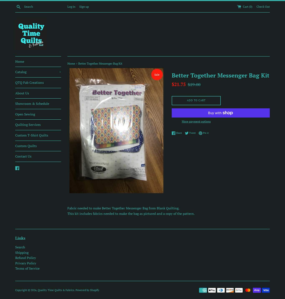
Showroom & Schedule (32, 103)
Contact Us (23, 156)
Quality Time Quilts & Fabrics (56, 290)
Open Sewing (25, 114)
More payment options (196, 121)
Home (19, 61)
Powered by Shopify (87, 290)
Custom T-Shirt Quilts (31, 135)
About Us (22, 93)
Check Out (263, 7)
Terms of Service (27, 268)
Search (20, 247)
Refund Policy (25, 257)
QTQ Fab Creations (29, 82)
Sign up (84, 7)
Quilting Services (28, 124)
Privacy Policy (25, 263)
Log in (71, 7)
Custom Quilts (26, 146)
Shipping (22, 252)
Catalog (38, 72)
